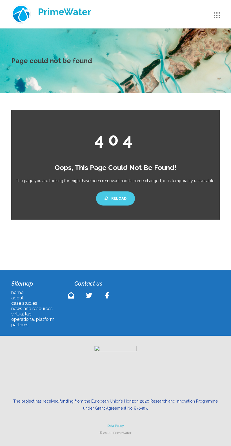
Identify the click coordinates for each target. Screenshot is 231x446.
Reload (118, 198)
